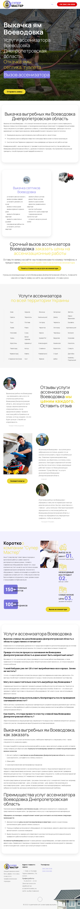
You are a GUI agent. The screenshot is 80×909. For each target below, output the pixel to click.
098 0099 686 (47, 871)
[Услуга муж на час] (13, 4)
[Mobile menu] (44, 4)
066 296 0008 (47, 869)
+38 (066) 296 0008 (67, 4)
